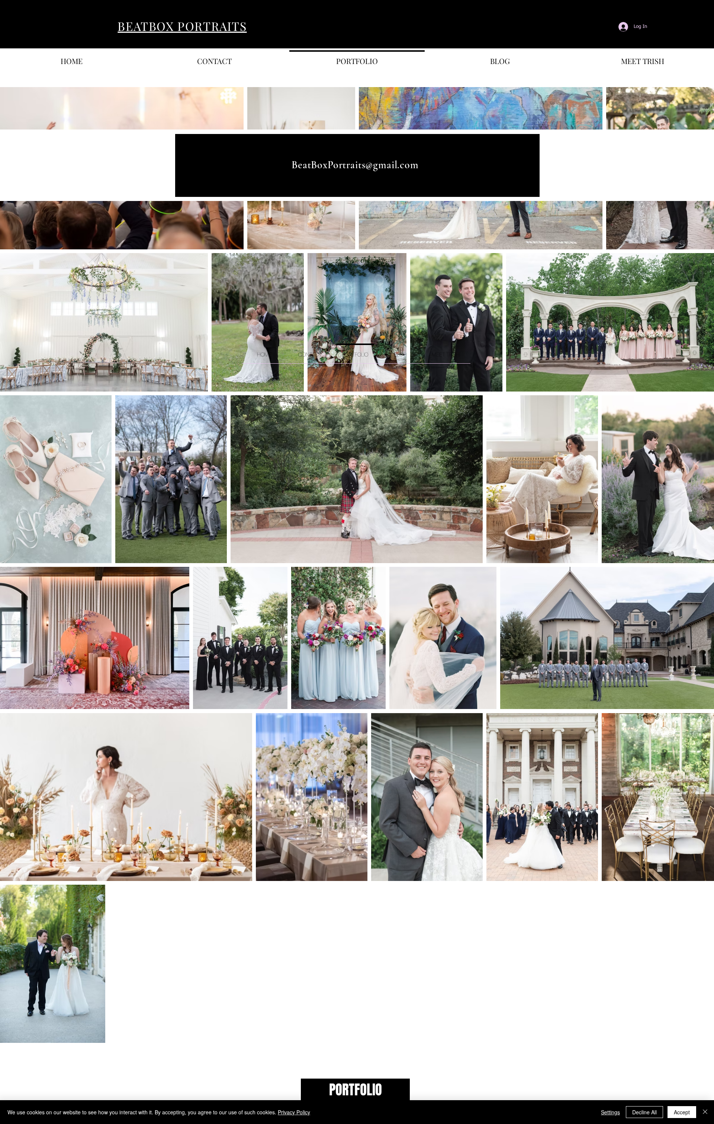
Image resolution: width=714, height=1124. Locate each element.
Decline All (644, 1112)
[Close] (705, 1112)
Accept (682, 1112)
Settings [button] (610, 1112)
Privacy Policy (294, 1112)
